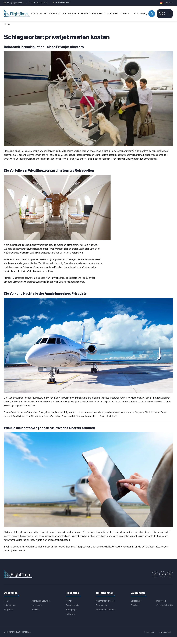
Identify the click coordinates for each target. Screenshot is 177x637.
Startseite (36, 13)
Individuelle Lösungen (89, 13)
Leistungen (110, 13)
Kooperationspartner (105, 610)
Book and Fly (140, 13)
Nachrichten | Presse (105, 601)
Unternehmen (51, 13)
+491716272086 (63, 3)
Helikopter (70, 614)
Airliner (69, 601)
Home (7, 24)
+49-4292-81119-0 (39, 3)
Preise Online (162, 14)
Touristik (125, 13)
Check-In (135, 605)
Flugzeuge (68, 13)
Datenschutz (165, 632)
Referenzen (101, 605)
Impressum (149, 632)
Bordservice (136, 601)
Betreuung (161, 601)
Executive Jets (72, 605)
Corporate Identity (164, 605)
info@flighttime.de (15, 3)
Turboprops (71, 610)
